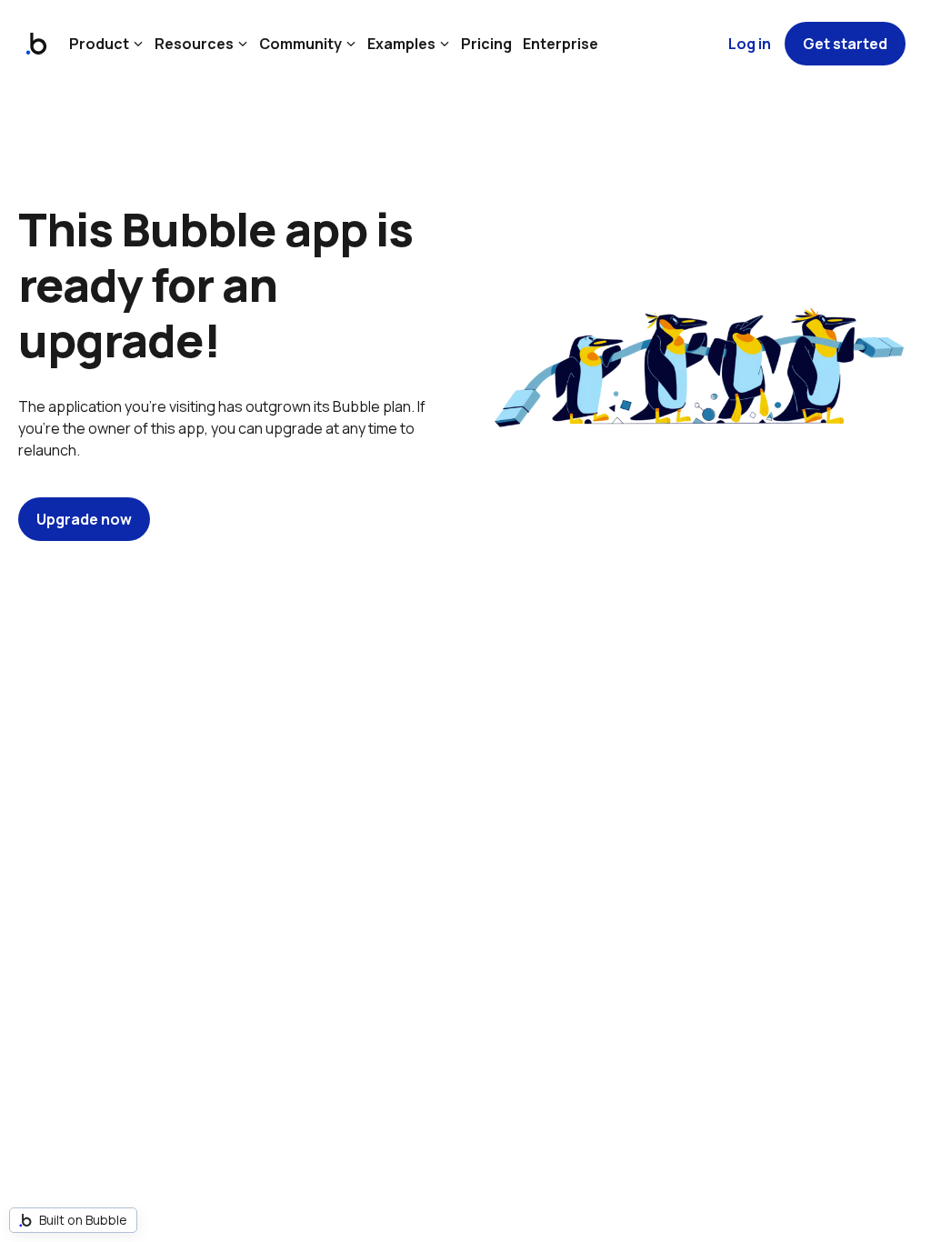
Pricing (486, 44)
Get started (845, 44)
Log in (749, 44)
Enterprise (560, 44)
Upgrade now (84, 519)
